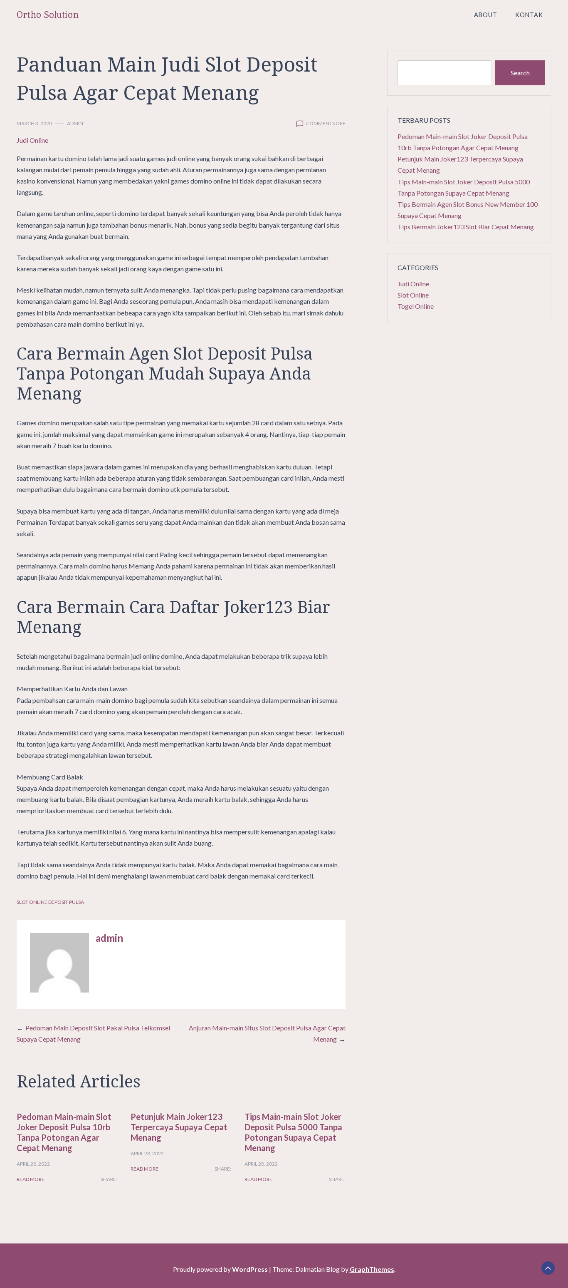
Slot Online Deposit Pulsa (50, 902)
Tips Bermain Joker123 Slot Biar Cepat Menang (466, 227)
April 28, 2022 (33, 1164)
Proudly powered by (220, 1269)
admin (75, 123)
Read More (30, 1179)
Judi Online (32, 140)
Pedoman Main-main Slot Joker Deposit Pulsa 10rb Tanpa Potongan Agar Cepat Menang (64, 1132)
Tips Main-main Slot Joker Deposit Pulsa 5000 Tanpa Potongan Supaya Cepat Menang (293, 1132)
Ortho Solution (48, 15)
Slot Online (413, 295)
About (485, 14)
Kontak (529, 14)
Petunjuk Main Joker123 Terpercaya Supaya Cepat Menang (179, 1127)
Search (520, 73)
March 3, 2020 (34, 123)
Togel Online (416, 306)
